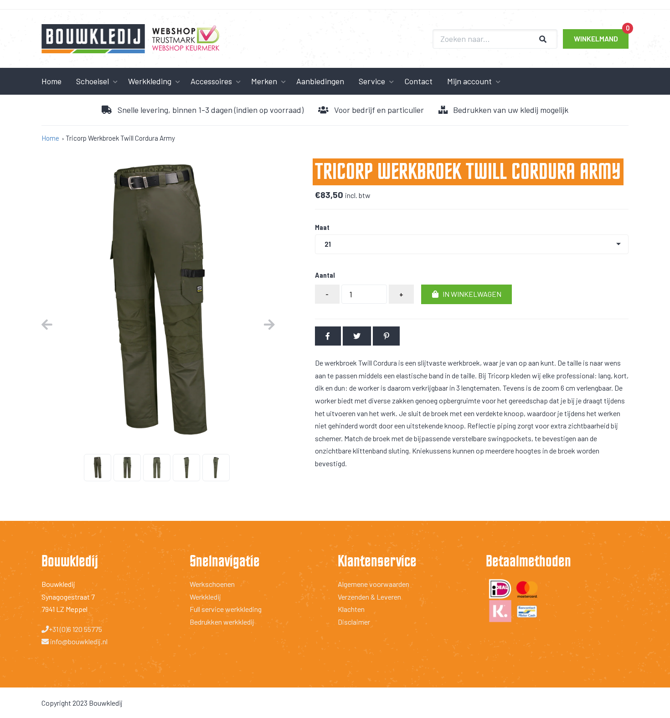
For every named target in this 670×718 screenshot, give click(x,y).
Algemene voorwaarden (373, 584)
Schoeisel (92, 81)
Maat (322, 227)
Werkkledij (205, 596)
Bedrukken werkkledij (222, 621)
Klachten (351, 609)
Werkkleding (149, 81)
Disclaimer (354, 621)
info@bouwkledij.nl (78, 641)
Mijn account (469, 81)
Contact (418, 81)
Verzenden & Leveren (369, 596)
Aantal (325, 275)
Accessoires (211, 81)
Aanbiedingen (320, 81)
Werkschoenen (212, 584)
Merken (264, 81)
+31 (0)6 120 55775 (75, 629)
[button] (466, 294)
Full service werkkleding (226, 609)
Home (51, 81)
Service (372, 81)
